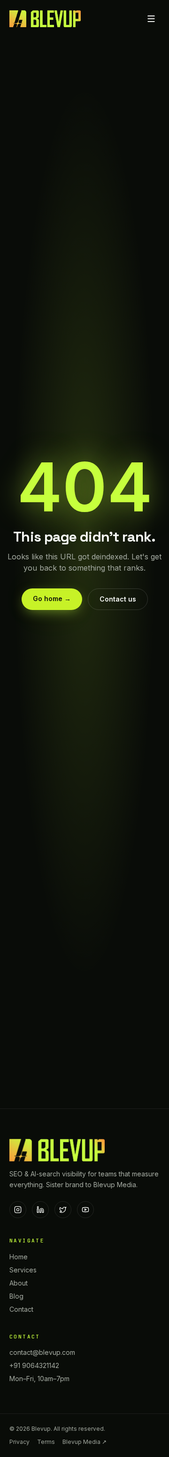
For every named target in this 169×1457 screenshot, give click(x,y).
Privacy (19, 1441)
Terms (46, 1441)
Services (23, 1270)
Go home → (52, 598)
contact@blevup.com (42, 1352)
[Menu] (151, 18)
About (18, 1283)
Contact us (118, 599)
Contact (21, 1309)
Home (18, 1257)
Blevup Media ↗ (84, 1441)
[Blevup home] (45, 18)
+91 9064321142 (34, 1365)
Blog (16, 1296)
